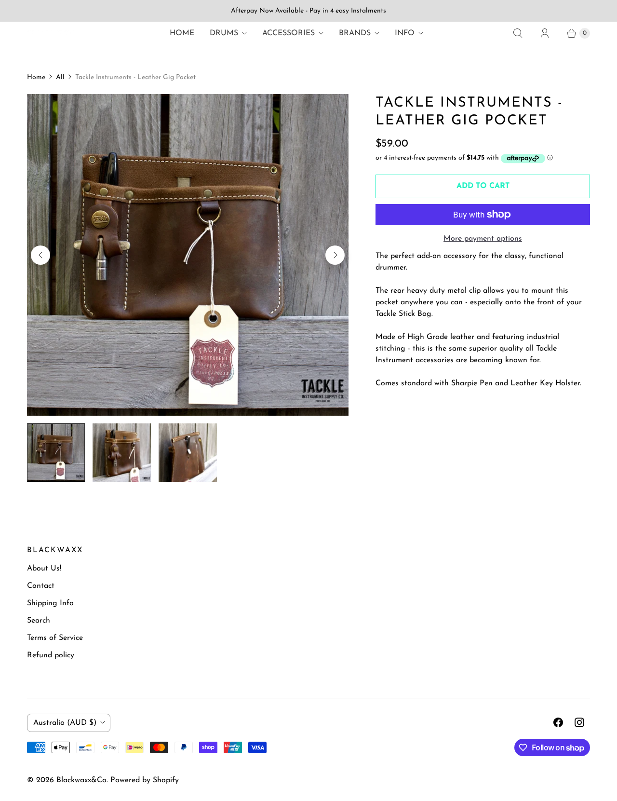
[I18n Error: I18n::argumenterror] (56, 452)
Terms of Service (55, 638)
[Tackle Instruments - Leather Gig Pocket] (188, 255)
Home (182, 33)
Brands (355, 33)
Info (405, 33)
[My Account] (544, 33)
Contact (40, 586)
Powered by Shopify (144, 780)
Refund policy (50, 655)
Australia (64, 723)
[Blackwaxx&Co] (51, 33)
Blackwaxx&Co (81, 780)
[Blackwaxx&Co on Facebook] (558, 722)
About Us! (44, 568)
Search (38, 621)
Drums (224, 33)
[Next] (335, 255)
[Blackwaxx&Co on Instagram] (579, 722)
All (60, 77)
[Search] (517, 33)
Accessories (288, 33)
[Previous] (40, 255)
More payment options (482, 239)
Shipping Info (50, 603)
